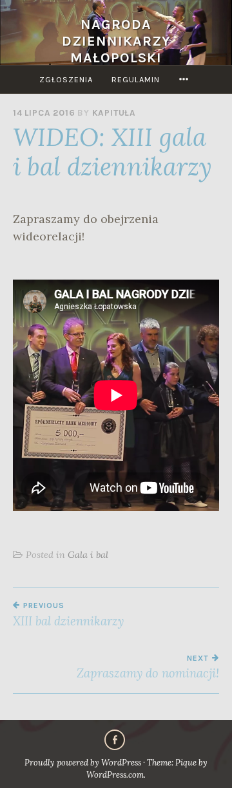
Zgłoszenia (66, 79)
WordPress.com (115, 774)
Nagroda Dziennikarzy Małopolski (116, 41)
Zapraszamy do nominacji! (148, 667)
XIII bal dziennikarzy (68, 614)
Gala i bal (88, 554)
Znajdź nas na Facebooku (114, 740)
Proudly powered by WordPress (82, 762)
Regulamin (135, 79)
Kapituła (114, 113)
